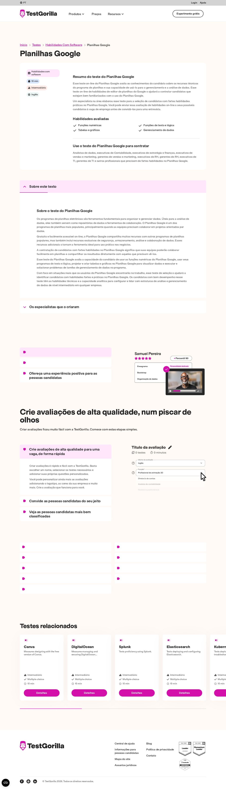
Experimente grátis (188, 13)
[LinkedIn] (35, 781)
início (23, 45)
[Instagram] (28, 781)
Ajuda (203, 2)
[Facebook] (22, 781)
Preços (96, 14)
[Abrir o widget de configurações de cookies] (6, 783)
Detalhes (41, 692)
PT (24, 2)
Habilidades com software (63, 45)
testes (36, 45)
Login (194, 2)
